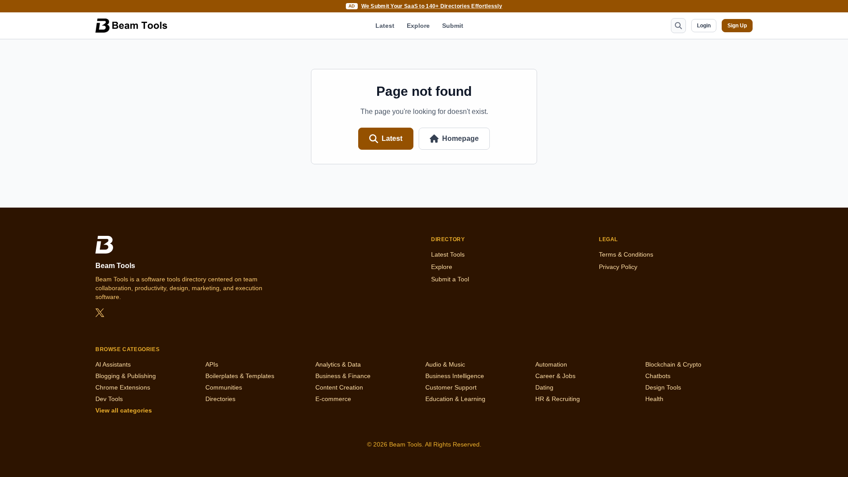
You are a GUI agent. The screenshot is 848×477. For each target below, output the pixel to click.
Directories (220, 398)
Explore (418, 25)
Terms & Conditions (626, 254)
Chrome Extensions (122, 387)
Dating (544, 387)
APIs (211, 364)
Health (654, 398)
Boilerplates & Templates (239, 375)
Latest (384, 25)
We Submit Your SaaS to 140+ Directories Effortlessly (432, 6)
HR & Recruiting (557, 398)
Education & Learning (455, 398)
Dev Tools (109, 398)
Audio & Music (445, 364)
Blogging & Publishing (125, 375)
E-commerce (333, 398)
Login (704, 26)
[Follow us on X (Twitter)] (99, 312)
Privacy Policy (618, 266)
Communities (223, 387)
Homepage (460, 138)
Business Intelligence (454, 375)
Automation (551, 364)
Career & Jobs (555, 375)
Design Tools (663, 387)
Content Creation (339, 387)
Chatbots (657, 375)
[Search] (678, 25)
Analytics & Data (338, 364)
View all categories (123, 410)
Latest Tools (448, 254)
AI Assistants (113, 364)
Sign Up (737, 26)
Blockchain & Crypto (673, 364)
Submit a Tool (450, 279)
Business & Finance (343, 375)
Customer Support (451, 387)
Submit (452, 25)
